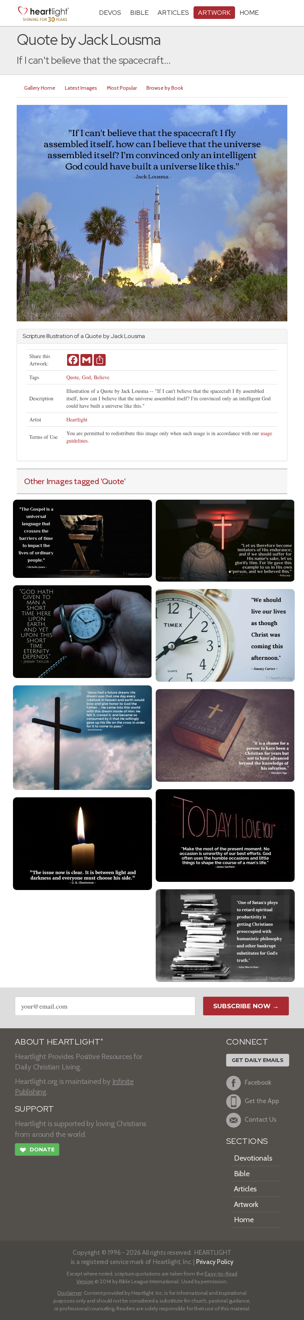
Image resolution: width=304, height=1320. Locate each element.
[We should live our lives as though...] (225, 634)
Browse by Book (164, 88)
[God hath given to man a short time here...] (82, 630)
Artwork (214, 12)
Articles (173, 12)
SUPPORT (34, 1109)
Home (244, 1219)
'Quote (113, 481)
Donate (37, 1150)
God (86, 377)
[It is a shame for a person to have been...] (225, 734)
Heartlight (76, 419)
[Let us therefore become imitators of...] (225, 539)
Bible (139, 12)
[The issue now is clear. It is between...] (82, 842)
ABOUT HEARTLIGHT (59, 1041)
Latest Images (81, 88)
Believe (101, 377)
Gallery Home (39, 88)
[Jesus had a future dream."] (82, 736)
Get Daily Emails (258, 1060)
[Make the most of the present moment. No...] (225, 834)
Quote (72, 377)
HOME (249, 12)
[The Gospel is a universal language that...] (82, 537)
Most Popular (122, 88)
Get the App (262, 1101)
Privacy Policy (215, 1262)
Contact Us (261, 1119)
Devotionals (253, 1158)
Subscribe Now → (246, 1006)
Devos (110, 12)
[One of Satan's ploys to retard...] (225, 934)
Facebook (258, 1082)
